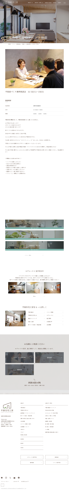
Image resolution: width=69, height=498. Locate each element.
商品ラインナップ (32, 318)
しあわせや (15, 481)
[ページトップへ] (2, 485)
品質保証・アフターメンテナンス (28, 413)
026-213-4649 (7, 423)
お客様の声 (49, 321)
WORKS (22, 439)
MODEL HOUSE (24, 434)
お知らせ (22, 429)
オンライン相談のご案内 (26, 424)
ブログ (22, 432)
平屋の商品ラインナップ (50, 407)
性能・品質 (31, 321)
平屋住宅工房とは (32, 315)
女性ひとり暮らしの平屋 (50, 415)
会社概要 (49, 325)
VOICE (22, 447)
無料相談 (67, 257)
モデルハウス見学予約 (19, 357)
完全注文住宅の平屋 (49, 410)
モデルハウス (50, 315)
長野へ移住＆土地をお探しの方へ (28, 418)
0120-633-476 (34, 382)
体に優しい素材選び (49, 426)
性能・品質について (49, 418)
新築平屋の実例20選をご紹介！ (52, 432)
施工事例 (49, 318)
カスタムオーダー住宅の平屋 (51, 413)
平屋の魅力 (31, 312)
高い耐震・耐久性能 (49, 424)
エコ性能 (47, 429)
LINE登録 (23, 421)
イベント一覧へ (28, 255)
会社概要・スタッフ (25, 426)
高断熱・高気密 (48, 421)
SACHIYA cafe (24, 481)
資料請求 (67, 248)
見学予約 (67, 237)
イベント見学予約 (56, 462)
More (34, 296)
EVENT (22, 443)
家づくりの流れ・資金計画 (34, 325)
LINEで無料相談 (63, 495)
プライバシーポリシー (5, 481)
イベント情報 (67, 268)
